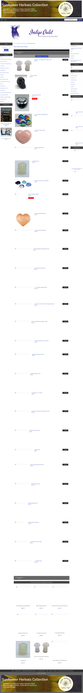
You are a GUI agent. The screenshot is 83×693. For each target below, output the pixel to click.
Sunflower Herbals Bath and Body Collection (76, 49)
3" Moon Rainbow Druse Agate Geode (41, 248)
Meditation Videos (74, 46)
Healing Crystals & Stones (4, 68)
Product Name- (39, 56)
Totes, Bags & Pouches (4, 94)
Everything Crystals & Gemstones (21, 43)
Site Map (72, 86)
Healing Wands (2, 70)
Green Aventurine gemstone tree (37, 464)
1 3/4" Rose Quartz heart (39, 130)
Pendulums (2, 74)
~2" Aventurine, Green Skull (36, 541)
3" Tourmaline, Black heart (39, 268)
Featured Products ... (3, 99)
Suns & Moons (2, 90)
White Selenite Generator (33, 522)
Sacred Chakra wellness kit (6, 138)
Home (2, 19)
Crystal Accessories (3, 61)
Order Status (73, 84)
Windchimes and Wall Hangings (5, 97)
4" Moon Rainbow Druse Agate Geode (39, 321)
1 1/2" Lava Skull (33, 75)
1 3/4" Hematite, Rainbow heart (41, 114)
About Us (72, 73)
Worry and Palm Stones (4, 79)
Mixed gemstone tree (35, 483)
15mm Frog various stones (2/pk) (41, 180)
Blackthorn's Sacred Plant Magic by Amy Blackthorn (6, 124)
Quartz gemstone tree (32, 503)
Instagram (72, 55)
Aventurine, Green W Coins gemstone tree (40, 411)
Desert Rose (37, 449)
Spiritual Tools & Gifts (3, 88)
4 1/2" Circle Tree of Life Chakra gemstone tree (44, 303)
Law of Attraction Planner (75, 53)
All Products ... (2, 101)
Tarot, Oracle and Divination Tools (5, 92)
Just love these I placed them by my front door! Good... (76, 169)
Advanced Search (6, 51)
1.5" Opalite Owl (35, 161)
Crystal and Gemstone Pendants (5, 63)
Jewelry (1, 83)
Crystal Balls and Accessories (5, 81)
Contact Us (72, 82)
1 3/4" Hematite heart (36, 95)
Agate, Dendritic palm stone (38, 354)
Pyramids (1, 77)
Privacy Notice (73, 77)
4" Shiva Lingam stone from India (41, 340)
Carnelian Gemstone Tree (34, 430)
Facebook (72, 58)
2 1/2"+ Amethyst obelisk (33, 194)
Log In (5, 19)
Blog (71, 51)
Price (46, 56)
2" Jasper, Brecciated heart (40, 230)
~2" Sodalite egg (37, 560)
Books (1, 57)
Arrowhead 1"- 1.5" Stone (37, 392)
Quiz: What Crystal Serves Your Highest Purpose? (76, 61)
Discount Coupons (74, 91)
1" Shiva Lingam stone (39, 147)
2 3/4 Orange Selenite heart (40, 213)
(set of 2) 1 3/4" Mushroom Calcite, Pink (42, 59)
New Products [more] (77, 96)
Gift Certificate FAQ (74, 88)
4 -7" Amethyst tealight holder (40, 287)
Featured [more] (6, 104)
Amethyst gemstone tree (35, 373)
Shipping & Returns (74, 75)
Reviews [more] (77, 147)
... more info (65, 59)
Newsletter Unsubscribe (75, 93)
